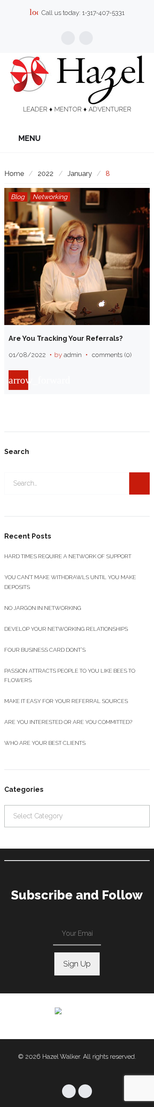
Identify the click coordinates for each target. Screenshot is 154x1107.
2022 (45, 174)
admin (73, 355)
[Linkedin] (86, 38)
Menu (29, 138)
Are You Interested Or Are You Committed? (68, 722)
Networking (50, 197)
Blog (17, 197)
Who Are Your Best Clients (45, 743)
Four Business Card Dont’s (45, 650)
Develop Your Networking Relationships (66, 629)
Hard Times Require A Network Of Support (67, 556)
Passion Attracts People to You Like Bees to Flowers (69, 675)
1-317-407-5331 (103, 13)
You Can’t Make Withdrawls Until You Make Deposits (70, 582)
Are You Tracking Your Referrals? (66, 338)
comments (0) (112, 355)
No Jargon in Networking (42, 608)
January (80, 174)
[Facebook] (68, 38)
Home (14, 174)
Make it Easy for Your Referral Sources (66, 701)
